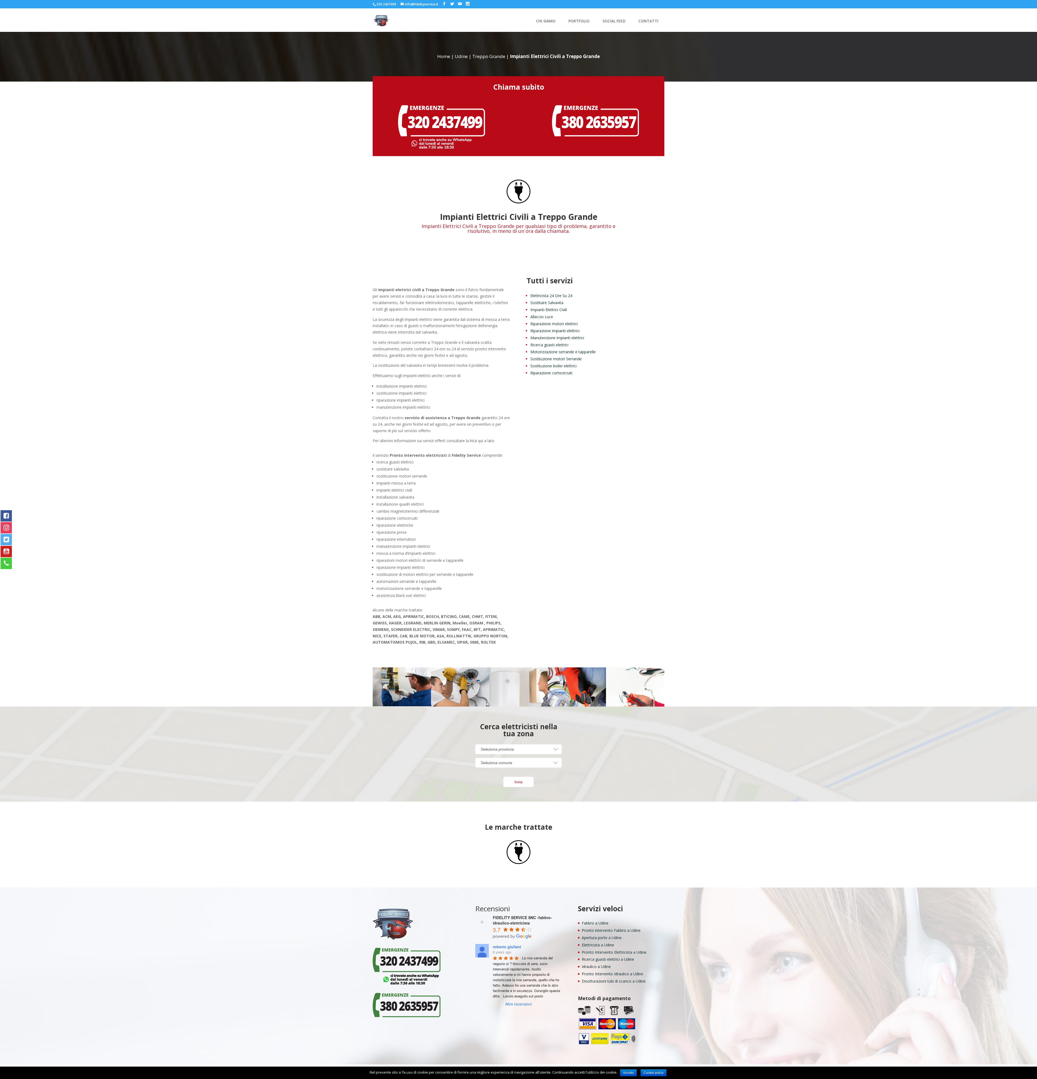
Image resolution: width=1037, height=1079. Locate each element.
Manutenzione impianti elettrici (557, 337)
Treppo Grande (488, 56)
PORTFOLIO (579, 21)
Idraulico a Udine (596, 966)
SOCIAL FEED (613, 21)
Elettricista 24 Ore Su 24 (551, 295)
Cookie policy (654, 1073)
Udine (461, 56)
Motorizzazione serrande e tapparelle (563, 351)
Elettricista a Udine (598, 944)
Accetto (628, 1073)
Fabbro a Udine (595, 923)
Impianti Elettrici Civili (548, 309)
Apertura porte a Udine (602, 937)
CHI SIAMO (545, 21)
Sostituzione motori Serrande (556, 358)
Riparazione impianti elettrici (555, 330)
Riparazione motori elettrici (554, 323)
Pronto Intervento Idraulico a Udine (612, 973)
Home (443, 56)
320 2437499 (386, 4)
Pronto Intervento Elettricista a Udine (614, 952)
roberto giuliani (507, 946)
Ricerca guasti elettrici (549, 344)
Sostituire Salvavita (546, 302)
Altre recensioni (518, 1004)
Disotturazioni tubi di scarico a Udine (614, 981)
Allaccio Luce (541, 316)
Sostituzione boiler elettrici (553, 365)
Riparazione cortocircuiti (551, 372)
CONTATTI (648, 21)
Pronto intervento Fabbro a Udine (611, 930)
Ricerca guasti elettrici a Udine (608, 959)
